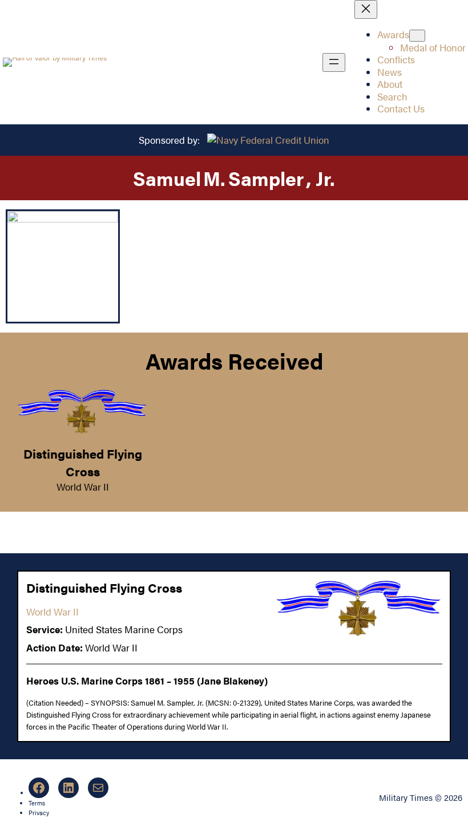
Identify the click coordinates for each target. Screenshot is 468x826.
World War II (83, 486)
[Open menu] (333, 62)
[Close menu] (365, 9)
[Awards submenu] (417, 36)
